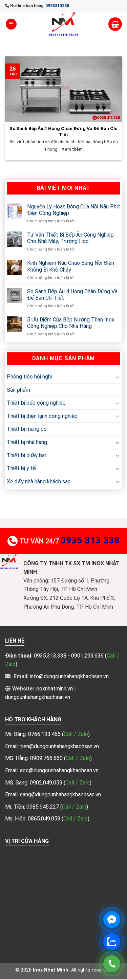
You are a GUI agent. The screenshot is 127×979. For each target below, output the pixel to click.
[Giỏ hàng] (115, 24)
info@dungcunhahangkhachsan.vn (69, 676)
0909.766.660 (47, 758)
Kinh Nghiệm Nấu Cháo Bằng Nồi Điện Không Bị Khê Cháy (70, 266)
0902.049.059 (47, 782)
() (76, 734)
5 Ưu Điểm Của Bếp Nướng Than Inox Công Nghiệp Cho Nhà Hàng (70, 322)
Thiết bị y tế (21, 468)
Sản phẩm (18, 389)
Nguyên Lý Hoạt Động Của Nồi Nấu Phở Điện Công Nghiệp (73, 209)
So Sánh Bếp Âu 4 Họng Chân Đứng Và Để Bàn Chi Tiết (72, 294)
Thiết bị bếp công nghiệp (36, 403)
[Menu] (11, 24)
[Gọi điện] (111, 963)
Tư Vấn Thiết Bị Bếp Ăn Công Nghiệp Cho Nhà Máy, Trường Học (70, 238)
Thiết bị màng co (27, 429)
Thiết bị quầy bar (26, 455)
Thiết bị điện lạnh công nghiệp (42, 416)
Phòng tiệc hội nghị (29, 376)
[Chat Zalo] (111, 941)
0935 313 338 (90, 540)
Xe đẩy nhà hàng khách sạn (38, 481)
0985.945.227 (43, 806)
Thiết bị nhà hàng (27, 442)
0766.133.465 (45, 734)
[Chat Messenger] (111, 919)
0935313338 (57, 5)
